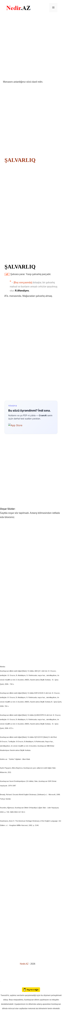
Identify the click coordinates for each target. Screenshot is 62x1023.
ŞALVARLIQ (20, 160)
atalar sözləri (5, 981)
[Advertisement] (31, 47)
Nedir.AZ (24, 963)
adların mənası (5, 985)
